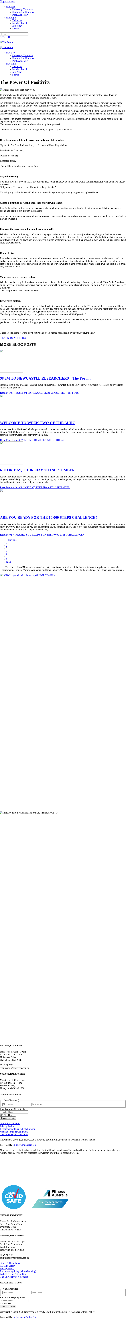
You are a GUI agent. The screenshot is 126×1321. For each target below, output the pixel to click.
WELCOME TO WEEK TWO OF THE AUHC (37, 423)
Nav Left (10, 6)
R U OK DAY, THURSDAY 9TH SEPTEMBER (37, 470)
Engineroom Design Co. (24, 1145)
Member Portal (19, 23)
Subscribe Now (8, 1118)
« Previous (11, 540)
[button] (5, 37)
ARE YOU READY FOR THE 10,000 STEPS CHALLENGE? (48, 517)
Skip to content (7, 1)
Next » (9, 562)
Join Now (17, 26)
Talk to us (17, 20)
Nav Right (11, 17)
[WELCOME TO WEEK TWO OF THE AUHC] (11, 416)
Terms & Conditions (10, 1123)
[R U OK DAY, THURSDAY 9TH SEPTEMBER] (11, 463)
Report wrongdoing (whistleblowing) (18, 1129)
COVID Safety (7, 1265)
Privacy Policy (7, 1126)
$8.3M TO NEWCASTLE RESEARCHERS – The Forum (45, 378)
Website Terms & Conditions (14, 1131)
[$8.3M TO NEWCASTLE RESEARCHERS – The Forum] (11, 372)
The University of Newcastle (14, 1134)
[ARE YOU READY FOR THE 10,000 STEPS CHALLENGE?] (11, 511)
